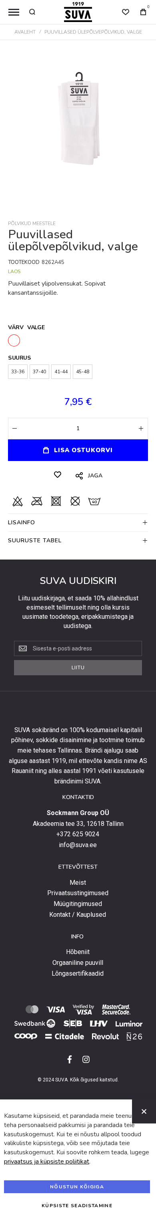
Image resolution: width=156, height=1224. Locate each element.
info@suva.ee (78, 845)
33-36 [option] (17, 371)
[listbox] (78, 341)
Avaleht (25, 32)
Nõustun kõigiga (77, 1187)
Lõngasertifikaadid (78, 973)
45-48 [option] (82, 371)
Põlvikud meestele (32, 223)
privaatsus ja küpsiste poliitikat (46, 1161)
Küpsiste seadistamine (77, 1205)
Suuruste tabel (35, 540)
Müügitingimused (78, 904)
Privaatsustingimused (77, 893)
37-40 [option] (39, 371)
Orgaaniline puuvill (77, 962)
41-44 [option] (61, 371)
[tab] (78, 522)
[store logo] (78, 12)
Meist (78, 882)
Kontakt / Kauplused (77, 914)
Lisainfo (21, 522)
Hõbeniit (78, 952)
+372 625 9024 (77, 834)
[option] (14, 340)
